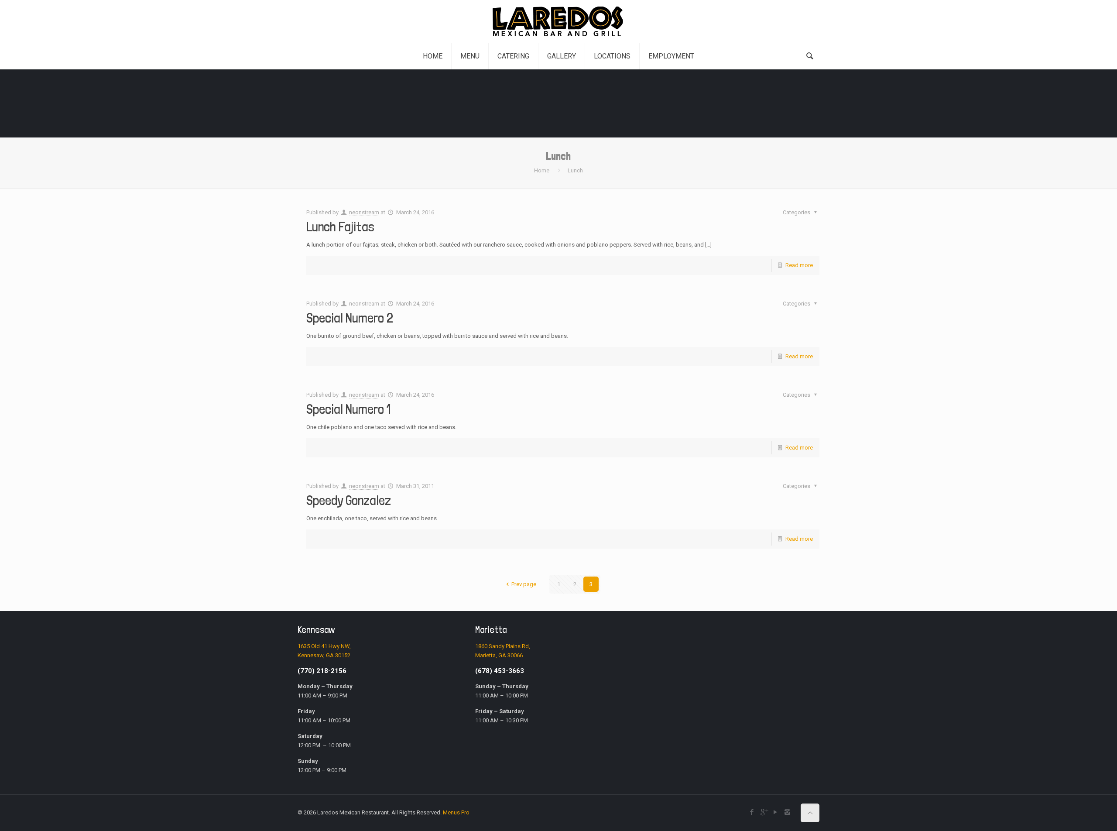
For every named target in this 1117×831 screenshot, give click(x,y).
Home (541, 170)
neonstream (364, 212)
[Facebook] (752, 812)
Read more (799, 265)
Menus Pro (456, 812)
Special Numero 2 (351, 318)
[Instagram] (787, 812)
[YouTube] (775, 812)
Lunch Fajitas (340, 226)
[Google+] (763, 812)
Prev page (523, 584)
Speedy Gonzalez (348, 500)
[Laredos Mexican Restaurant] (558, 21)
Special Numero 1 (348, 409)
